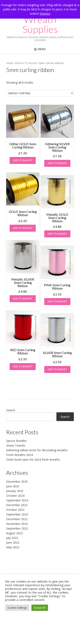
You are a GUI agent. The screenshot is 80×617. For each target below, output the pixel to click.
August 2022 (14, 533)
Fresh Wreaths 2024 (19, 455)
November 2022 (17, 524)
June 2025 (12, 486)
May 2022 (12, 547)
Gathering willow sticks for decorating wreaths (36, 450)
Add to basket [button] (22, 160)
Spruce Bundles (16, 441)
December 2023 (16, 505)
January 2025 (14, 491)
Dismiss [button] (45, 13)
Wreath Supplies (40, 24)
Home (9, 63)
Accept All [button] (40, 607)
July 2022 (12, 538)
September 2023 (17, 514)
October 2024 (15, 496)
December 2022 (16, 519)
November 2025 (17, 481)
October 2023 (15, 510)
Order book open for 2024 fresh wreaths (33, 459)
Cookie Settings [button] (17, 607)
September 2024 (17, 500)
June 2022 (12, 542)
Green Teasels (15, 445)
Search (10, 410)
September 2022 (17, 528)
